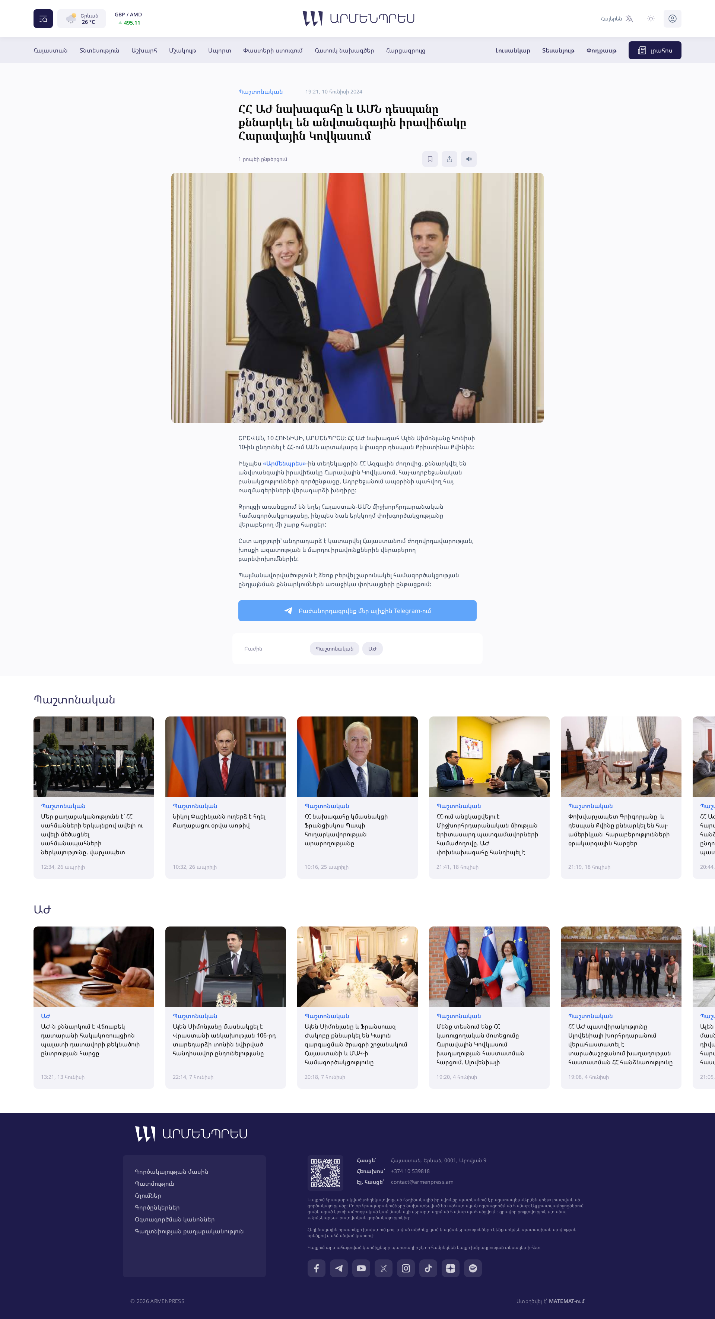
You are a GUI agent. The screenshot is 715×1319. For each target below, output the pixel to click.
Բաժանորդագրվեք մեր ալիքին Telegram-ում (365, 611)
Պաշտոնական (334, 648)
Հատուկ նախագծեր (344, 50)
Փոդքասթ (602, 50)
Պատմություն (154, 1183)
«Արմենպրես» (284, 463)
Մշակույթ (182, 50)
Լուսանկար (513, 50)
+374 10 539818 (410, 1171)
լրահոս (662, 50)
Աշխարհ (144, 50)
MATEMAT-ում (567, 1300)
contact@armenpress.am (422, 1181)
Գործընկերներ (157, 1207)
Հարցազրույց (406, 50)
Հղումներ (148, 1195)
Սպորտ (219, 50)
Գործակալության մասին (172, 1171)
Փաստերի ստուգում (273, 50)
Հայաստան (51, 50)
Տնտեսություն (100, 50)
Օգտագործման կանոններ (175, 1219)
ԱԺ (372, 648)
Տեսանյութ (558, 50)
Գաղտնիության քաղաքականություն (189, 1231)
